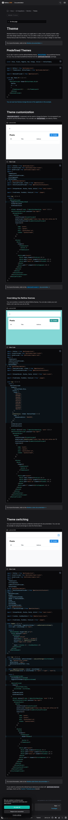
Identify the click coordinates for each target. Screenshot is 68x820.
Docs (12, 11)
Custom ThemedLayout (28, 789)
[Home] (7, 11)
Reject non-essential (16, 811)
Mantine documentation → (34, 43)
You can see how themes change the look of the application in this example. (29, 102)
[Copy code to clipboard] (60, 61)
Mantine (28, 11)
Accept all (17, 807)
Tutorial (38, 817)
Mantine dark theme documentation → (38, 781)
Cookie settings (17, 815)
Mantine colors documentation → (36, 507)
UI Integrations (20, 11)
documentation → (38, 287)
